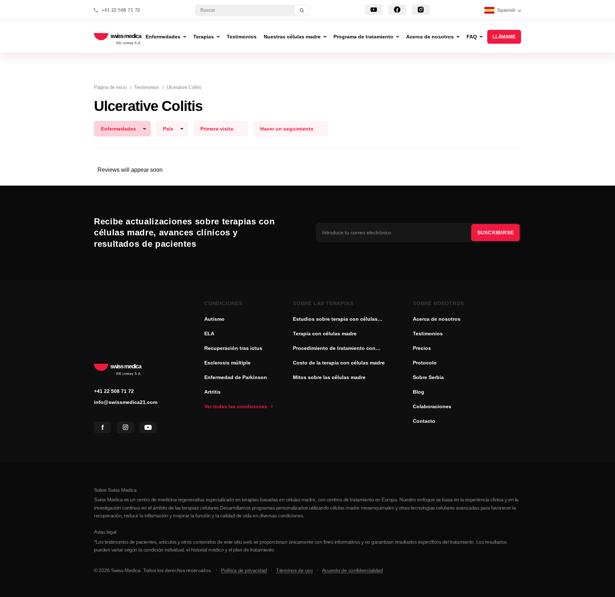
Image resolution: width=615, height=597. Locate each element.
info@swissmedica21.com (125, 402)
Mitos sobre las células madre (329, 377)
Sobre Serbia (428, 377)
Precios (422, 348)
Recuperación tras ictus (233, 348)
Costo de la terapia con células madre (339, 363)
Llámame (504, 36)
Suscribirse (495, 232)
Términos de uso (294, 570)
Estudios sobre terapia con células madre (335, 319)
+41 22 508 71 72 (120, 10)
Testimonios (428, 333)
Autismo (214, 319)
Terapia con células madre (325, 333)
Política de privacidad (244, 570)
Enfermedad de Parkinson (235, 377)
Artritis (212, 392)
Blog (418, 392)
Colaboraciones (432, 406)
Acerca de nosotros (437, 319)
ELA (209, 333)
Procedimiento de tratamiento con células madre (334, 348)
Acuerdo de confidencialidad (352, 570)
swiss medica (125, 36)
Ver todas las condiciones (235, 406)
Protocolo (425, 363)
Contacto (424, 421)
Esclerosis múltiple (227, 363)
